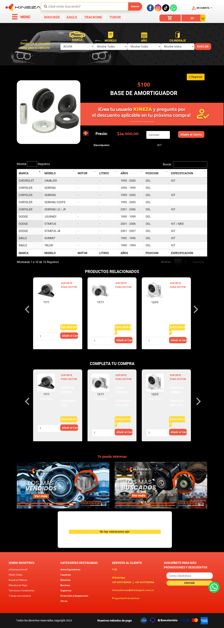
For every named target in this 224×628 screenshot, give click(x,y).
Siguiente (198, 262)
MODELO (50, 173)
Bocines (65, 586)
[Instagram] (158, 7)
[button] (201, 8)
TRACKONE (92, 17)
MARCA (24, 173)
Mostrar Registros (33, 164)
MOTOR (82, 173)
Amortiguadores (70, 570)
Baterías (65, 580)
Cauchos (65, 575)
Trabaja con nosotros (20, 596)
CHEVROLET (26, 180)
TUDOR (114, 17)
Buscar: (167, 164)
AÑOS (124, 173)
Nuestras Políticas (18, 580)
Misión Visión (15, 575)
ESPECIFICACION (182, 173)
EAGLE (71, 17)
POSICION (152, 173)
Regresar (196, 77)
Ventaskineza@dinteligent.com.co (133, 590)
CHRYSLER (25, 188)
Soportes (65, 591)
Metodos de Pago (18, 586)
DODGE (23, 216)
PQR (114, 570)
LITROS (104, 173)
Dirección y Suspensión (74, 596)
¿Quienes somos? (18, 570)
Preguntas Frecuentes (125, 598)
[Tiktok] (165, 7)
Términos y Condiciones (21, 591)
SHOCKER (51, 17)
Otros (63, 601)
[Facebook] (150, 7)
